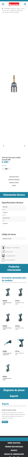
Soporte (14, 185)
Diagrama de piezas (14, 182)
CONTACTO (5, 421)
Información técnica (14, 177)
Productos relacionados (14, 179)
